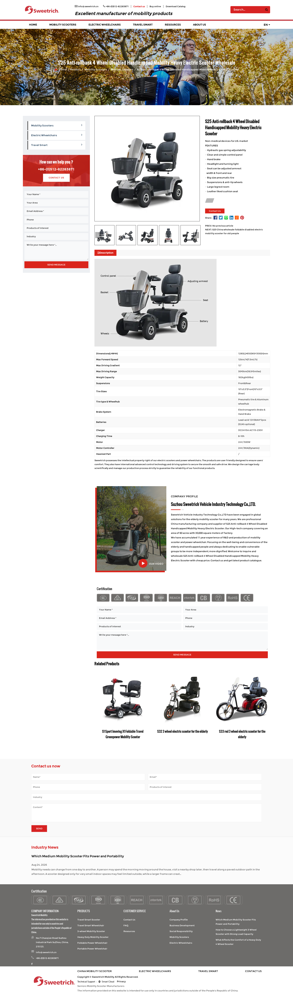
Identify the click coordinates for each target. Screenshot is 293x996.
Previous (98, 235)
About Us (199, 24)
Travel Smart (143, 24)
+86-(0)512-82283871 (56, 169)
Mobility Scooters (62, 24)
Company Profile (179, 919)
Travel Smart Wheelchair (90, 925)
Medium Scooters (122, 69)
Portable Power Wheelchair (92, 948)
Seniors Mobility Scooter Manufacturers (100, 986)
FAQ (125, 925)
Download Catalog (175, 6)
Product (76, 69)
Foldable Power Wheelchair (92, 943)
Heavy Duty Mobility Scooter (93, 937)
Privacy (121, 981)
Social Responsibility (181, 931)
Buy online (155, 6)
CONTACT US (253, 971)
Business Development (182, 925)
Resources (173, 24)
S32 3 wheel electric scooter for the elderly (182, 731)
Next (196, 235)
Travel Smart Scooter (88, 919)
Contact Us (56, 177)
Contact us (139, 6)
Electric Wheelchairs (105, 24)
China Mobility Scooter (94, 971)
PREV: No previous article (219, 225)
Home (33, 24)
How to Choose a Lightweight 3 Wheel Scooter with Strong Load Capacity (88, 856)
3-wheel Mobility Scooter (91, 931)
